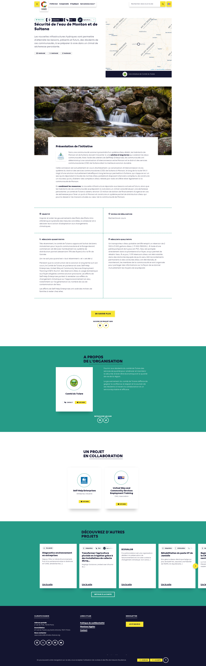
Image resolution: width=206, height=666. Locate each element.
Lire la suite (47, 584)
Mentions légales (87, 627)
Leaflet (152, 69)
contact (70, 402)
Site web (82, 402)
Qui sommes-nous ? (87, 4)
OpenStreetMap (160, 69)
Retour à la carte (103, 594)
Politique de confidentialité (92, 623)
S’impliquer (74, 4)
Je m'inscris (134, 624)
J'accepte (157, 660)
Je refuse (144, 660)
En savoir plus (103, 314)
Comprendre (64, 4)
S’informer (54, 4)
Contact (83, 630)
